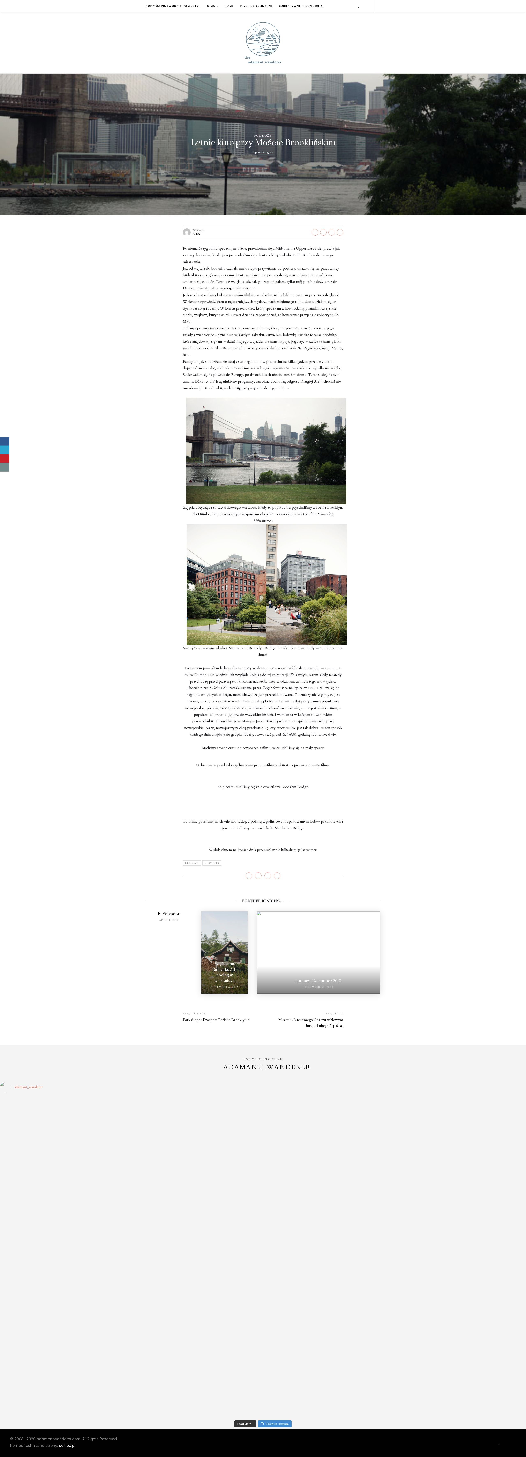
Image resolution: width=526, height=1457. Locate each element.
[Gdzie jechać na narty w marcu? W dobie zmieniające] (197, 1279)
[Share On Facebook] (4, 441)
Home (229, 6)
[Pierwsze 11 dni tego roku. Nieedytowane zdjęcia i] (197, 1311)
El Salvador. (169, 914)
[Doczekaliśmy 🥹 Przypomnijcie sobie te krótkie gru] (65, 1230)
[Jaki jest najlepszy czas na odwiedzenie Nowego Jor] (329, 1362)
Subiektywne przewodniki (301, 6)
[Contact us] (4, 467)
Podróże (263, 136)
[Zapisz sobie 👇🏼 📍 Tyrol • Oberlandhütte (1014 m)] (329, 1153)
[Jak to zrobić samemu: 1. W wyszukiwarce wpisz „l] (197, 1119)
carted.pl (67, 1445)
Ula (196, 234)
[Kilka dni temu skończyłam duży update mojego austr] (329, 1234)
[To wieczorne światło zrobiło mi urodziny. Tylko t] (329, 1263)
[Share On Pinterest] (4, 458)
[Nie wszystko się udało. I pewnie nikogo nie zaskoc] (329, 1315)
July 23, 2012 (263, 153)
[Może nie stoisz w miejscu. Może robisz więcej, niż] (65, 1313)
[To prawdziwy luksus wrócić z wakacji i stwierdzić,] (197, 1232)
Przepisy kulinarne (256, 6)
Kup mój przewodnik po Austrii (173, 6)
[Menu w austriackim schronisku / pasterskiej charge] (65, 1115)
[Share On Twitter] (4, 450)
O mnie (212, 6)
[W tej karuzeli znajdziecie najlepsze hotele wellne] (65, 1383)
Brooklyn (191, 863)
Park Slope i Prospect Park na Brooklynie (216, 1020)
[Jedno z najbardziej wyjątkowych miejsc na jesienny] (197, 1362)
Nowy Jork (212, 863)
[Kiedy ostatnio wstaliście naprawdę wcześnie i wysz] (65, 1277)
